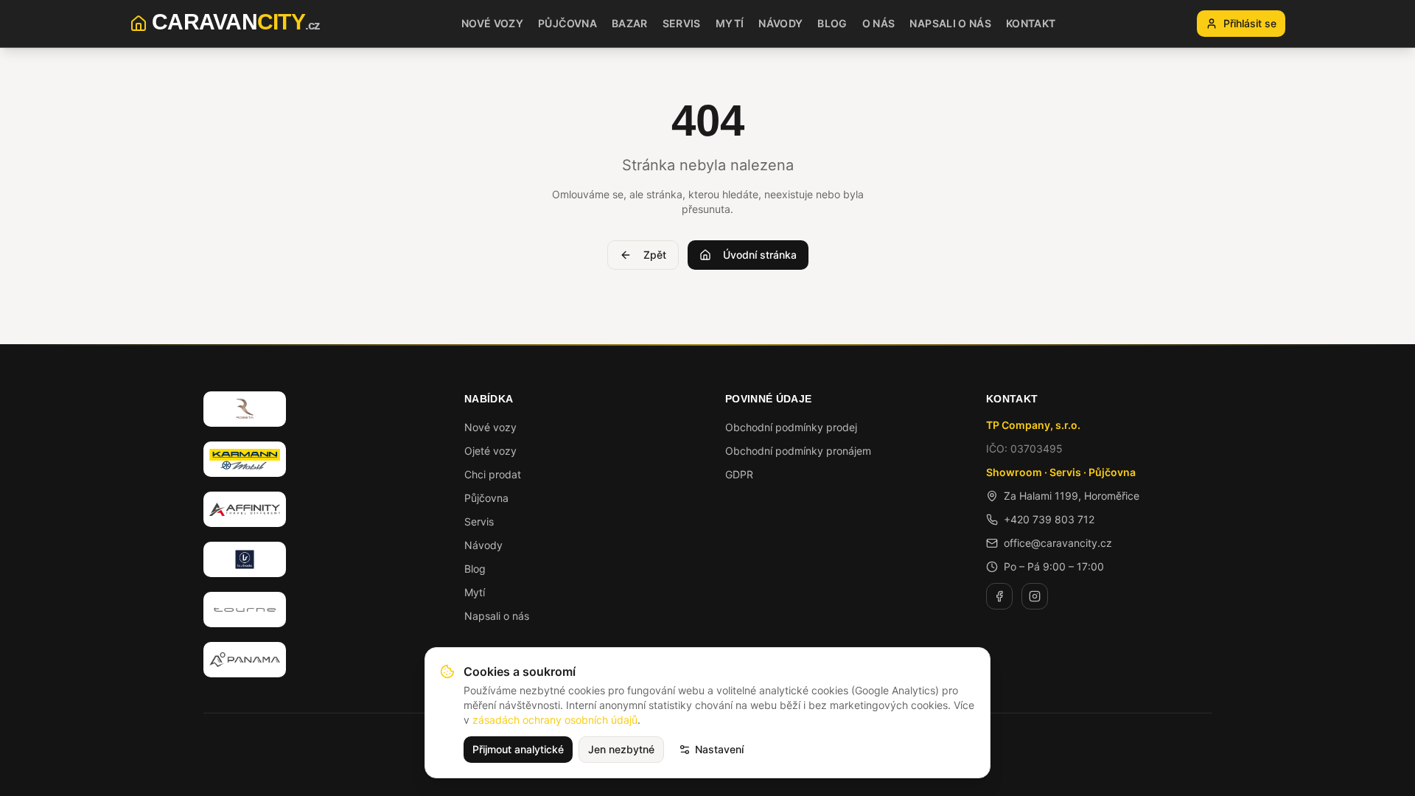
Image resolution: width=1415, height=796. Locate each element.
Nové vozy (490, 427)
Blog (475, 568)
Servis (479, 521)
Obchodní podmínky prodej (791, 427)
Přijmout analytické (518, 749)
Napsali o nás (496, 616)
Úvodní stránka (760, 254)
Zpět (654, 254)
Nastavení (719, 749)
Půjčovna (486, 498)
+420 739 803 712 (1049, 519)
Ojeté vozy (490, 450)
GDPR (739, 474)
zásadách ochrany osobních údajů (554, 719)
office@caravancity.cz (1058, 543)
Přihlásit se (1249, 23)
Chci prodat (492, 474)
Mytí (474, 592)
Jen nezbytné (621, 749)
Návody (483, 545)
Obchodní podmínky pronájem (798, 450)
